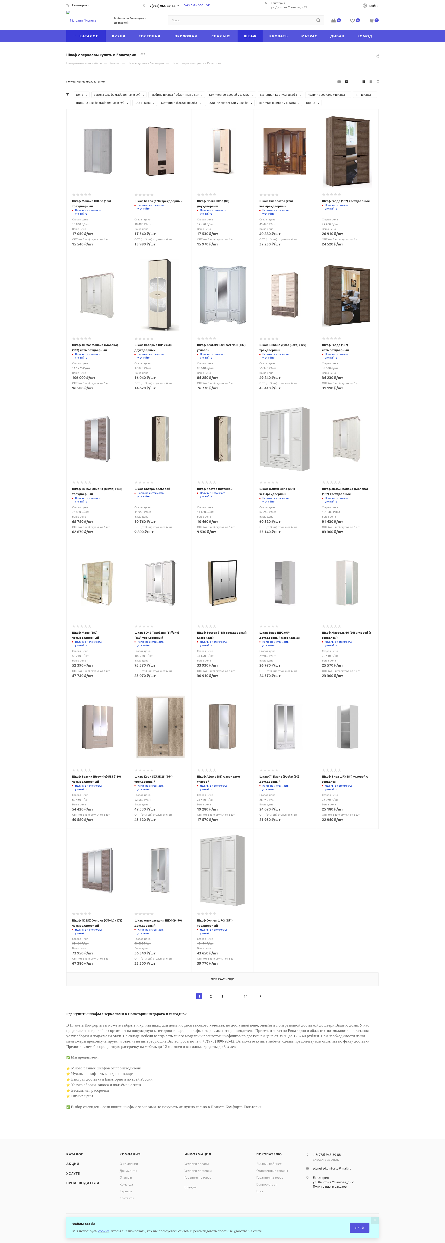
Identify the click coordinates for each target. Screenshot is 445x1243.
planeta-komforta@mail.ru (332, 1168)
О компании (129, 1163)
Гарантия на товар (197, 1177)
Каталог (74, 1154)
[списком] (370, 81)
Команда (126, 1184)
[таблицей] (377, 81)
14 (246, 996)
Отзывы (126, 1177)
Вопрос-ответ (266, 1184)
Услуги (73, 1173)
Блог (260, 1191)
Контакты (127, 1198)
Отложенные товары (272, 1170)
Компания (130, 1154)
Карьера (126, 1191)
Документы (128, 1170)
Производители (82, 1183)
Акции (72, 1163)
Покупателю (269, 1154)
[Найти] (318, 20)
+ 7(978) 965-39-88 (161, 5)
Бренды (190, 1187)
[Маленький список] (339, 81)
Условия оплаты (196, 1163)
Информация (197, 1154)
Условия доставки (198, 1170)
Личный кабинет (268, 1163)
